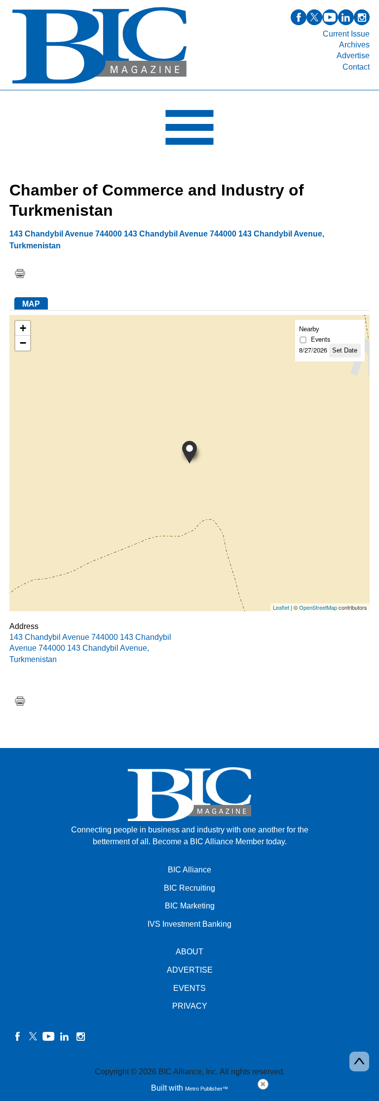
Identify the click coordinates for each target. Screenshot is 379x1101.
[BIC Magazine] (99, 84)
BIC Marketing (190, 906)
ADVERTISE (190, 970)
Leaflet (281, 607)
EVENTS (189, 988)
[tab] (31, 303)
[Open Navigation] (189, 130)
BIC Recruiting (189, 888)
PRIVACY (189, 1006)
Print (20, 273)
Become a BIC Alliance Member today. (219, 841)
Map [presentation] (31, 304)
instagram (362, 17)
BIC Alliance (189, 869)
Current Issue (346, 34)
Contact (356, 67)
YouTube (49, 1036)
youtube (330, 17)
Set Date (344, 350)
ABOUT (189, 951)
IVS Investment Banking (189, 924)
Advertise (353, 55)
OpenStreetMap (318, 607)
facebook (298, 17)
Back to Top (359, 1061)
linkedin (346, 17)
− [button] (23, 343)
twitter (314, 17)
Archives (354, 44)
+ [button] (23, 328)
